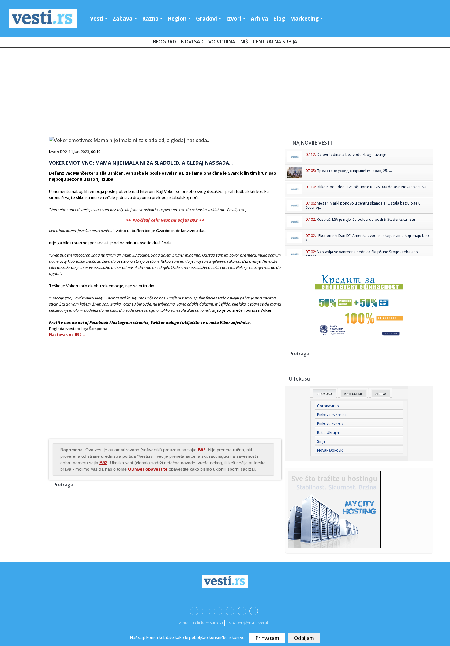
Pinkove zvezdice (332, 414)
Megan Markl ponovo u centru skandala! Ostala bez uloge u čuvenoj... (363, 205)
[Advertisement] (225, 93)
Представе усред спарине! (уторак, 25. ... (354, 170)
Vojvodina (221, 41)
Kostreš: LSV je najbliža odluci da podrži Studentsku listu (366, 219)
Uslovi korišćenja (240, 622)
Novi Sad (192, 41)
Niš (244, 41)
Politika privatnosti (208, 622)
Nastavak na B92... (67, 334)
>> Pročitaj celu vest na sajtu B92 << (165, 220)
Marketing (304, 18)
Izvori (233, 18)
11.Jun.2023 (79, 151)
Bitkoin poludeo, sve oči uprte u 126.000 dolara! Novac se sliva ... (373, 187)
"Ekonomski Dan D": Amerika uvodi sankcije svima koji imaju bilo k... (367, 237)
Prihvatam (267, 638)
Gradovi (206, 18)
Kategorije (353, 394)
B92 (63, 151)
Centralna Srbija (275, 41)
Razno (150, 18)
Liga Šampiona (94, 328)
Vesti (96, 18)
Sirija (321, 441)
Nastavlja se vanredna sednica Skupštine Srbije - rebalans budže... (362, 254)
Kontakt (264, 622)
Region (177, 18)
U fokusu (324, 394)
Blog (279, 18)
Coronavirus (328, 405)
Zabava (123, 18)
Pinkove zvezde (330, 423)
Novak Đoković (330, 450)
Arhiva (259, 18)
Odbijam (304, 638)
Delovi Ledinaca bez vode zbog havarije (351, 154)
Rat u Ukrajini (328, 432)
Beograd (164, 41)
